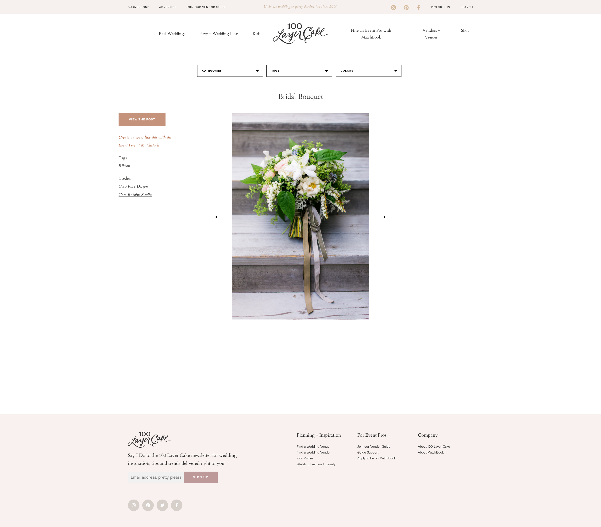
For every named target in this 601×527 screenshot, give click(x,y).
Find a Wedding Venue (313, 447)
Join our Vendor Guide (373, 447)
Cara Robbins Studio (135, 195)
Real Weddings (172, 33)
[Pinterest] (406, 7)
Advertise (167, 7)
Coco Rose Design (133, 186)
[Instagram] (393, 7)
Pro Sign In (440, 7)
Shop (465, 30)
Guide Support (367, 452)
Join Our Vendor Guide (206, 7)
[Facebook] (418, 7)
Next (383, 216)
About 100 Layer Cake (434, 447)
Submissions (138, 7)
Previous (217, 216)
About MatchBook (431, 452)
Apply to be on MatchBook (376, 458)
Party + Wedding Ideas (219, 33)
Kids (256, 33)
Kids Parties (305, 458)
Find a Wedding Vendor (314, 452)
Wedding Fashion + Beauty (316, 464)
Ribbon (124, 166)
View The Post (142, 119)
